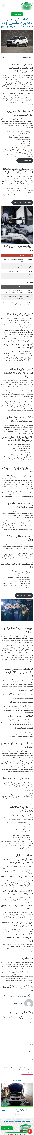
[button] (3, 57)
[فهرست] (3, 5)
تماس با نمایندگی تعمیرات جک (22, 202)
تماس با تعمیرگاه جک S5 (24, 595)
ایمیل (31, 1051)
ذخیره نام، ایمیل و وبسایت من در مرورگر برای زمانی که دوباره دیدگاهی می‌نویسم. (17, 1068)
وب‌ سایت (30, 1058)
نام (31, 1044)
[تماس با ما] (29, 1131)
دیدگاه (31, 1022)
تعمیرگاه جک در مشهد (24, 160)
